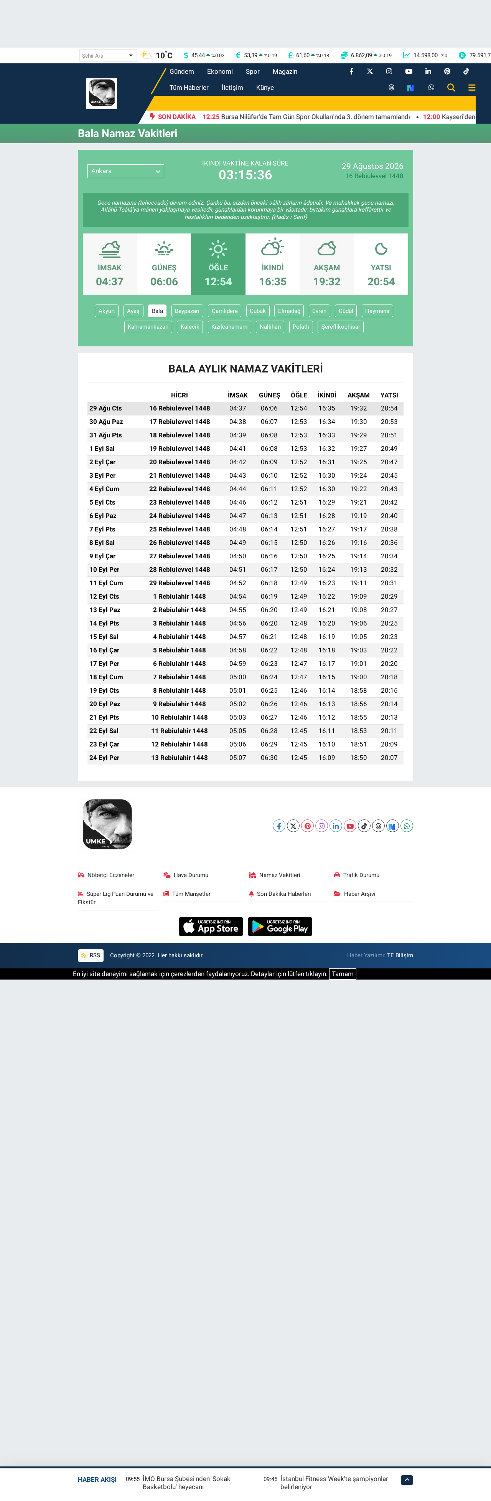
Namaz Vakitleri (279, 875)
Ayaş (133, 311)
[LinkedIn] (336, 825)
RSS (94, 955)
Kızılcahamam (229, 326)
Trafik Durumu (361, 875)
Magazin (285, 71)
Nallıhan (270, 326)
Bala (157, 311)
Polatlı (301, 326)
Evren (319, 311)
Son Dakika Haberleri (284, 893)
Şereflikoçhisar (340, 326)
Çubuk (258, 311)
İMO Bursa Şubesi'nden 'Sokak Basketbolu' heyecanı (187, 1483)
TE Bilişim (400, 955)
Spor (253, 71)
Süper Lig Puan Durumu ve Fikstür (116, 898)
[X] (293, 825)
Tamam (343, 974)
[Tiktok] (364, 825)
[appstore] (212, 926)
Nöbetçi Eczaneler (110, 875)
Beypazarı (187, 311)
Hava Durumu (191, 875)
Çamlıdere (225, 311)
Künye (265, 87)
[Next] (392, 825)
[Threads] (378, 825)
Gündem (182, 71)
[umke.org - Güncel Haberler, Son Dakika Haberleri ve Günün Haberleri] (101, 93)
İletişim (232, 87)
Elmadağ (289, 311)
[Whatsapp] (406, 825)
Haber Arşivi (360, 893)
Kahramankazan (148, 326)
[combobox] (108, 55)
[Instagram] (321, 825)
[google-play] (280, 926)
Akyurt (107, 311)
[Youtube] (350, 825)
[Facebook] (279, 825)
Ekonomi (220, 71)
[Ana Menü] (469, 88)
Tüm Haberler (189, 87)
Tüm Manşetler (191, 893)
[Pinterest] (307, 825)
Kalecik (190, 326)
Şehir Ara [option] (93, 56)
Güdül (346, 311)
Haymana (377, 311)
